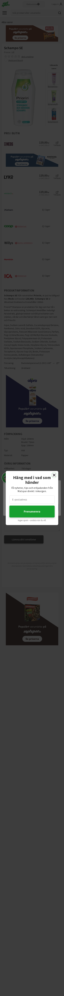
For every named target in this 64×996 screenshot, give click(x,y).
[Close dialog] (54, 475)
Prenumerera (32, 511)
